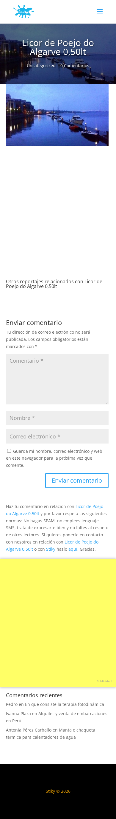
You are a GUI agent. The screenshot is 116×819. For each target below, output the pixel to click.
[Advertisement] (58, 218)
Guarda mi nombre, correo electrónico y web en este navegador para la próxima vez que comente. (54, 458)
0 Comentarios (74, 65)
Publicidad (104, 681)
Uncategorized (41, 65)
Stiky (50, 549)
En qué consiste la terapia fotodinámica (64, 704)
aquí (72, 549)
